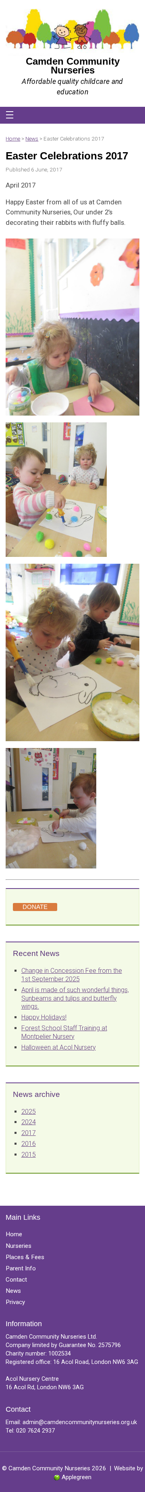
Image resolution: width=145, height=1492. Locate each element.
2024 (28, 1122)
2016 (28, 1144)
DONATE (35, 906)
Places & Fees (25, 1257)
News (31, 138)
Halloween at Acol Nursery (58, 1047)
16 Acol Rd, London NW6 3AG (45, 1387)
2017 (28, 1133)
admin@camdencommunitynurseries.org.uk (80, 1422)
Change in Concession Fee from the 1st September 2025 (71, 975)
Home (13, 138)
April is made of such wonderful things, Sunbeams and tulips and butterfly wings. (75, 998)
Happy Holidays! (43, 1017)
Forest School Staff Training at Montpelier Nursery (64, 1032)
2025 (28, 1111)
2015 (28, 1154)
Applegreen (76, 1477)
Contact (16, 1279)
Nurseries (18, 1245)
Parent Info (21, 1268)
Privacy (15, 1302)
